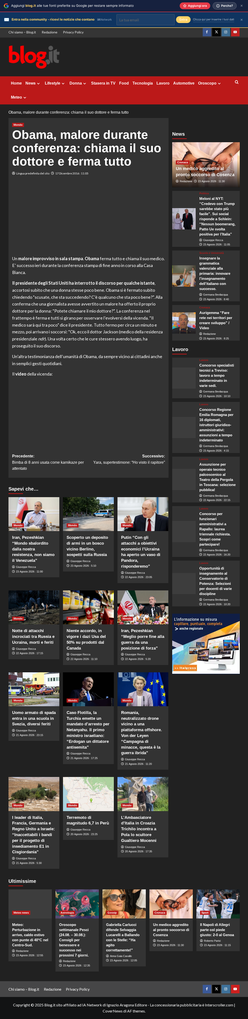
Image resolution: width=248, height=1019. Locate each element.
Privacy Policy (73, 32)
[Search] (237, 82)
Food (124, 83)
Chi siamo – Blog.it (22, 32)
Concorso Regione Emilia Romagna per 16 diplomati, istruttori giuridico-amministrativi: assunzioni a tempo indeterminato (216, 425)
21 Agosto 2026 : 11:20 (138, 763)
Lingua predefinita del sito (32, 173)
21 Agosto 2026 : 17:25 (84, 758)
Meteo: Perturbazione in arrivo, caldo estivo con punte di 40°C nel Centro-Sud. (30, 935)
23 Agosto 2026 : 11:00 (29, 571)
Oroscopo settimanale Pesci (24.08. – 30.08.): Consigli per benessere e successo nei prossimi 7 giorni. (74, 940)
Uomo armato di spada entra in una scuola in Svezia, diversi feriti (34, 718)
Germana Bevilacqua (215, 294)
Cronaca (182, 162)
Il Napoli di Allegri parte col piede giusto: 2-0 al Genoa (217, 930)
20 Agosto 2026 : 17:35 (138, 851)
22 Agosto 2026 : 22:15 (216, 500)
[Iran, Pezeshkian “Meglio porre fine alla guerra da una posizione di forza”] (142, 607)
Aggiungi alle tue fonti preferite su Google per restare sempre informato (72, 6)
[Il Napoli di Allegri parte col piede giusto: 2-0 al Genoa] (218, 903)
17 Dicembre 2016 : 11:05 (71, 173)
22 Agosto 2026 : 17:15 (29, 653)
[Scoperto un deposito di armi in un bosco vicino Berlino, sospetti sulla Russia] (88, 514)
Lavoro (163, 83)
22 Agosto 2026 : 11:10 (83, 659)
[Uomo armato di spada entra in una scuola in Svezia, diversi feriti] (33, 689)
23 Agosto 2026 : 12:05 (123, 960)
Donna (76, 83)
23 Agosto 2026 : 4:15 (216, 450)
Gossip (112, 912)
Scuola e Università (211, 253)
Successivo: (129, 459)
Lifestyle (52, 83)
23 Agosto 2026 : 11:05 (216, 244)
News (30, 83)
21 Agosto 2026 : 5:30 (29, 863)
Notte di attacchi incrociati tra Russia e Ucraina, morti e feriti (33, 636)
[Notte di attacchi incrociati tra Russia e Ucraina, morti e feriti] (33, 607)
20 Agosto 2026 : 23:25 (84, 834)
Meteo (16, 97)
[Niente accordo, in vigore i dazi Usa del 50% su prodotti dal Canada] (88, 607)
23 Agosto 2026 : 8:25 (216, 338)
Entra (183, 19)
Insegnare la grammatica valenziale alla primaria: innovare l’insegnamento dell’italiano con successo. (214, 273)
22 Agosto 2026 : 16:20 (216, 554)
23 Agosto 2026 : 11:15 (217, 945)
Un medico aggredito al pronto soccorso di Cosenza (171, 930)
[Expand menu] (38, 83)
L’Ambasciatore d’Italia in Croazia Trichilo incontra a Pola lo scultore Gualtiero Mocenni (138, 829)
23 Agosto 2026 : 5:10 (83, 565)
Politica (204, 193)
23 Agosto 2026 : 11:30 (211, 181)
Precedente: (48, 462)
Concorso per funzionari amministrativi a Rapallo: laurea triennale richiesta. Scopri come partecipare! (215, 529)
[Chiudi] (241, 5)
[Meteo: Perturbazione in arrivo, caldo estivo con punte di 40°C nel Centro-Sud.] (30, 903)
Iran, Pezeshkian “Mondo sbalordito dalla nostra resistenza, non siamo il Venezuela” (33, 549)
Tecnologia (142, 83)
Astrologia (67, 912)
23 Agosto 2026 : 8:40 (216, 299)
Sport (205, 912)
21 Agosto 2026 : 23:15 (29, 735)
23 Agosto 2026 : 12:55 (29, 955)
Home (16, 83)
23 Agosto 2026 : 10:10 (216, 396)
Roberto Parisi (212, 940)
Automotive (183, 83)
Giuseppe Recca (26, 566)
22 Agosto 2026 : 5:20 (138, 659)
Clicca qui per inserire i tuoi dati (213, 19)
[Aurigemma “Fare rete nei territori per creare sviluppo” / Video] (184, 323)
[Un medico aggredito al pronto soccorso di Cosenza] (171, 903)
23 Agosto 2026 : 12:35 (76, 965)
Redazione (49, 32)
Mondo (18, 124)
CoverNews (113, 1011)
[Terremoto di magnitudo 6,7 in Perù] (88, 794)
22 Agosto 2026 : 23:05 (138, 577)
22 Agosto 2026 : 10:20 (216, 604)
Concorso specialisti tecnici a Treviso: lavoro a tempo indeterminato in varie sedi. (216, 375)
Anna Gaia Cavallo (121, 956)
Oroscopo (207, 83)
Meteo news (21, 912)
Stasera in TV (103, 83)
